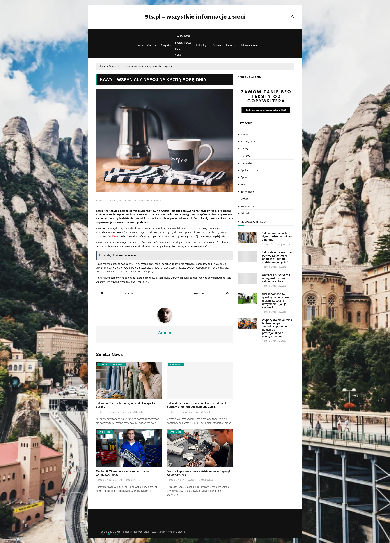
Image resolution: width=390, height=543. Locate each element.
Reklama (103, 364)
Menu (99, 30)
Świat (178, 55)
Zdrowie (217, 45)
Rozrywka (165, 45)
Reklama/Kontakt (250, 45)
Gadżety (151, 45)
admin (141, 200)
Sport (244, 177)
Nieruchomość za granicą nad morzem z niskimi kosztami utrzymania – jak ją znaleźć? (276, 301)
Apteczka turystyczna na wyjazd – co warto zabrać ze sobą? (276, 278)
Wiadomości (183, 35)
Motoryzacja (248, 141)
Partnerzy (231, 45)
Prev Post (130, 293)
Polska (178, 48)
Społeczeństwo (183, 42)
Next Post (198, 293)
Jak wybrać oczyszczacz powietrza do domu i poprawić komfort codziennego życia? (196, 405)
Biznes (139, 45)
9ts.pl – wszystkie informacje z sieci (195, 16)
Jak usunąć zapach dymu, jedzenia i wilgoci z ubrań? (277, 236)
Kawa (115, 236)
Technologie (202, 45)
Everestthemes (109, 534)
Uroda (244, 199)
